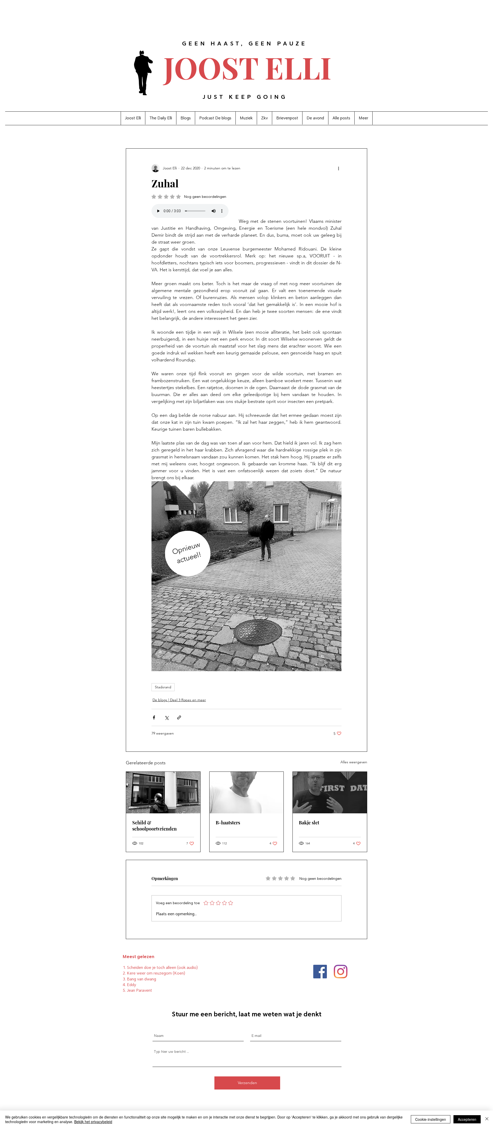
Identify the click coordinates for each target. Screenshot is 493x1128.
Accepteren (467, 1119)
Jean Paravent (139, 990)
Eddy (131, 984)
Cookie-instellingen (430, 1119)
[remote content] (190, 211)
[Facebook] (320, 971)
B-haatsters (228, 823)
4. (125, 984)
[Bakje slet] (330, 792)
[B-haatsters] (247, 792)
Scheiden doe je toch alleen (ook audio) (162, 967)
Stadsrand (163, 687)
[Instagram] (340, 971)
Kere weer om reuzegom (149, 973)
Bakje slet (309, 823)
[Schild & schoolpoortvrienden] (163, 792)
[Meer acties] (338, 168)
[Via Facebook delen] (153, 717)
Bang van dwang (141, 979)
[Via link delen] (179, 717)
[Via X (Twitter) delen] (166, 717)
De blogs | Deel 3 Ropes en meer (179, 700)
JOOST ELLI (247, 67)
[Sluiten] (487, 1119)
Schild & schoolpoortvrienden (154, 826)
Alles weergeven (353, 762)
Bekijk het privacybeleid (93, 1121)
